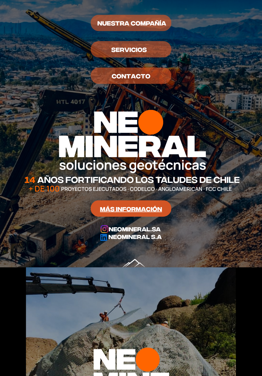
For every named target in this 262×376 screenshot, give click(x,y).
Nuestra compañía (131, 22)
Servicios (129, 49)
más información (131, 208)
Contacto (131, 75)
